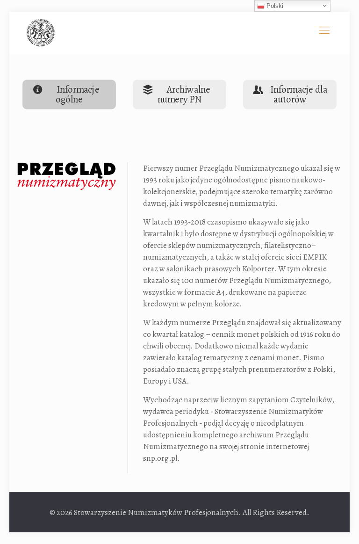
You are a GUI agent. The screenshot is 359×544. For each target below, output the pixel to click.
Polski (274, 5)
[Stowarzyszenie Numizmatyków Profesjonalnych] (41, 33)
